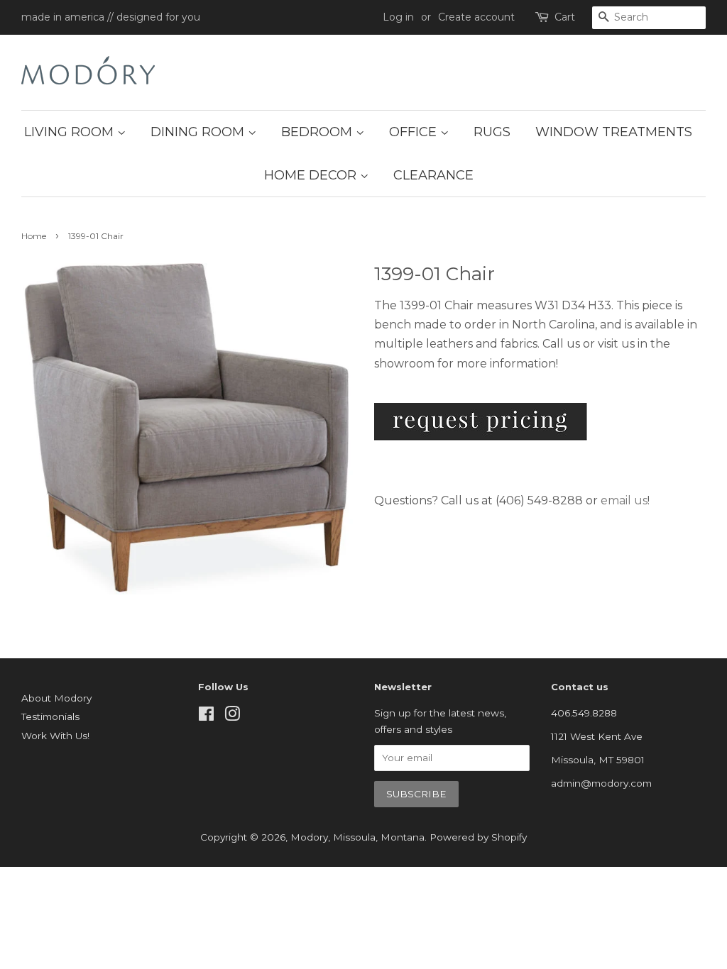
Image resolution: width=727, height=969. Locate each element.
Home (33, 236)
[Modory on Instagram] (232, 716)
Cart (564, 17)
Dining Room (199, 132)
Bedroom (318, 132)
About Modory (56, 698)
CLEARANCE (433, 175)
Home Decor (312, 175)
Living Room (70, 132)
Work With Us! (55, 735)
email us (624, 500)
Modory (309, 837)
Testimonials (50, 716)
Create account (476, 17)
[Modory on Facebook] (206, 716)
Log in (398, 17)
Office (414, 132)
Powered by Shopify (478, 837)
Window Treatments (613, 132)
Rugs (492, 132)
